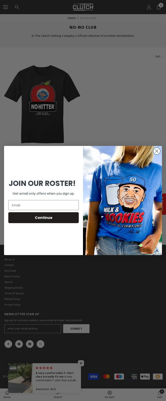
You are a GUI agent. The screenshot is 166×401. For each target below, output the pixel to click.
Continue (43, 217)
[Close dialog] (156, 151)
